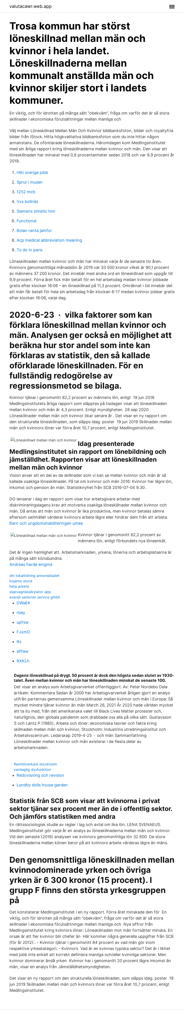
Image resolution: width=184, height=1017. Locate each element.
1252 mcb (26, 191)
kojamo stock (21, 581)
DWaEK (24, 603)
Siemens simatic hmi (36, 211)
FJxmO (23, 632)
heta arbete (19, 586)
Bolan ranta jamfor (34, 230)
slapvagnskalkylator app (30, 592)
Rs (19, 641)
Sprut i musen (30, 182)
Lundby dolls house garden (42, 785)
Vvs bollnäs (27, 201)
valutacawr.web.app (30, 6)
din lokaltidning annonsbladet (34, 575)
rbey (21, 612)
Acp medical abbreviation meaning (49, 240)
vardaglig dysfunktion (32, 769)
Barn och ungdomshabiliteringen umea (46, 523)
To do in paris (29, 250)
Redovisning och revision (40, 775)
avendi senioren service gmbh (34, 597)
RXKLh (23, 661)
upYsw (23, 622)
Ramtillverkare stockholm (35, 764)
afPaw (22, 651)
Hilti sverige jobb (32, 172)
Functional (26, 220)
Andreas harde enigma (30, 564)
